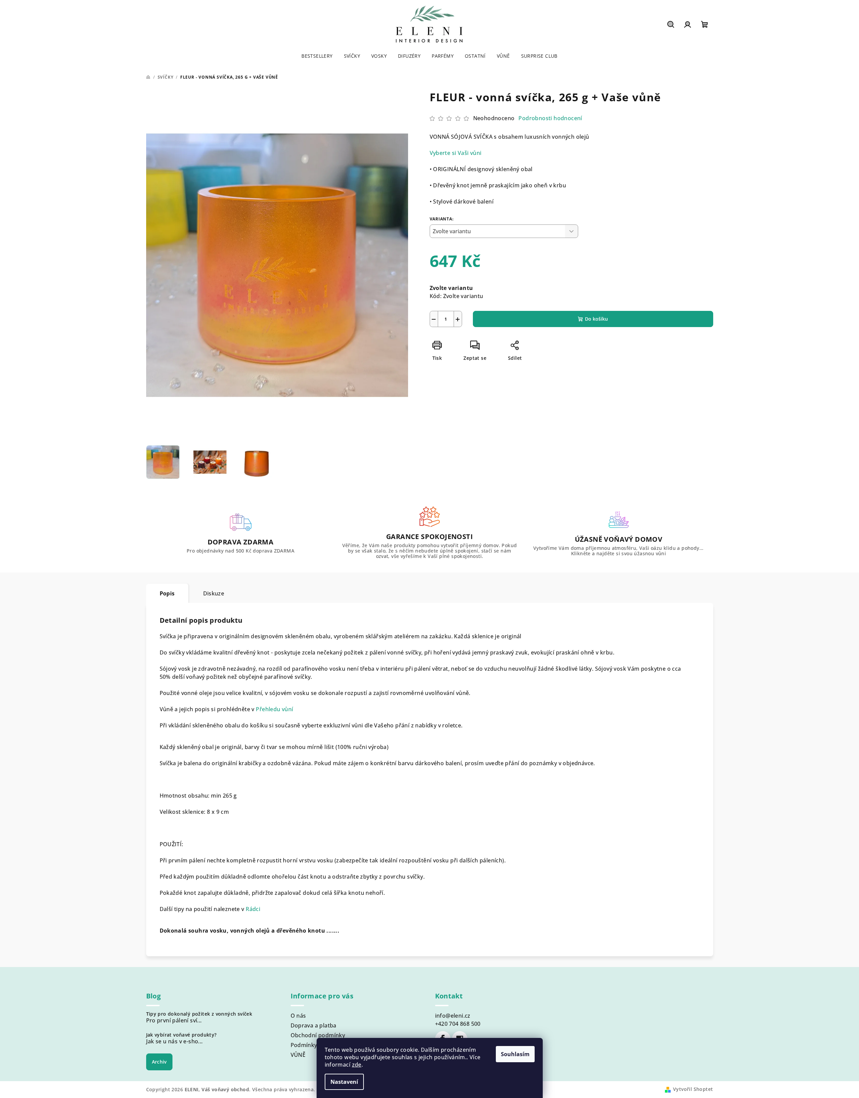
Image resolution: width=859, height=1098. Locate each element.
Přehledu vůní (274, 709)
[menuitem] (317, 56)
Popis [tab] (167, 593)
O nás (298, 1015)
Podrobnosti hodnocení (550, 118)
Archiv (159, 1062)
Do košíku (596, 319)
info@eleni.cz (453, 1015)
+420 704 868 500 (458, 1023)
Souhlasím (515, 1054)
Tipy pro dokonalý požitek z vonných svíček (199, 1014)
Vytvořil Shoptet (693, 1089)
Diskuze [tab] (213, 593)
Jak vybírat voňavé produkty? (181, 1035)
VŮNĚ (298, 1055)
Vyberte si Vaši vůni (456, 153)
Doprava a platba (314, 1025)
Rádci (253, 909)
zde (356, 1064)
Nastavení (344, 1082)
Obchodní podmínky (318, 1035)
